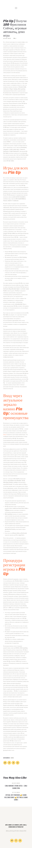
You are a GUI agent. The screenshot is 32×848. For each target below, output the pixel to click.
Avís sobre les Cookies (12, 825)
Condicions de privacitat (16, 827)
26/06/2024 (7, 38)
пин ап (4, 434)
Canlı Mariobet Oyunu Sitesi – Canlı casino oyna (16, 787)
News (12, 758)
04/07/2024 (16, 783)
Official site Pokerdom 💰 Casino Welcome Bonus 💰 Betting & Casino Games (16, 797)
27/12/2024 (16, 792)
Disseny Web (23, 831)
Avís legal (23, 825)
